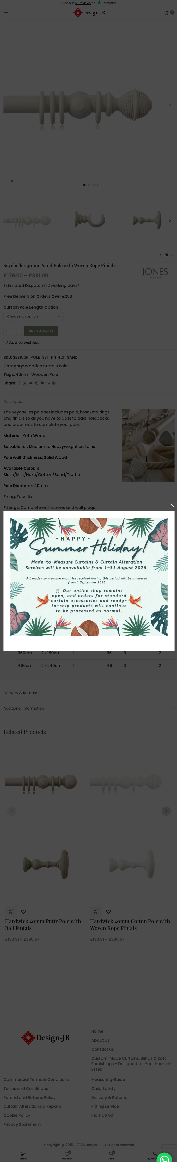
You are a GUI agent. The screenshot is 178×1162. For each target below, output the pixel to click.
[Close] (172, 505)
